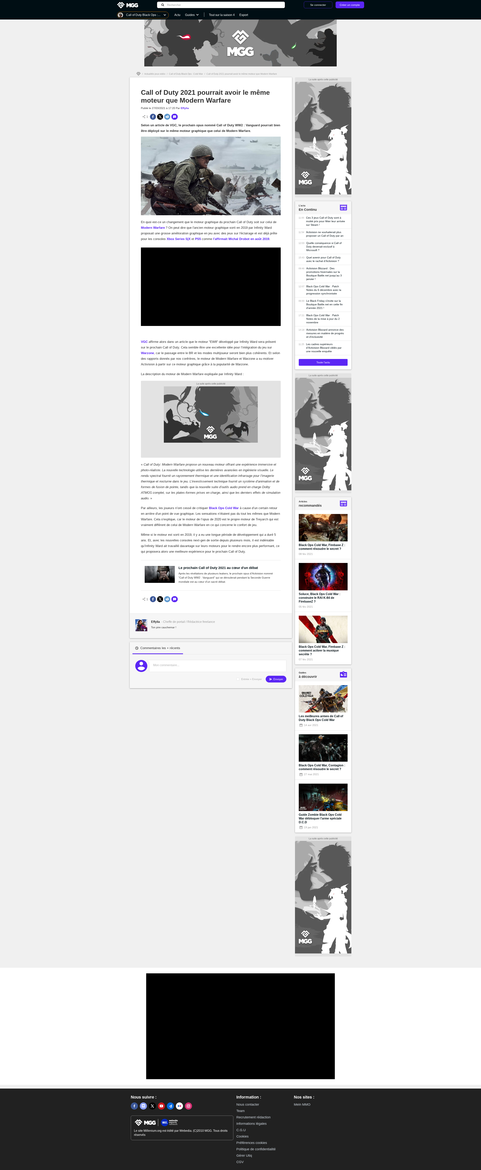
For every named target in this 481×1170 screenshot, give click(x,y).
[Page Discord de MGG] (143, 1106)
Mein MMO (302, 1104)
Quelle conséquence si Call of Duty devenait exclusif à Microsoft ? (324, 247)
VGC (144, 342)
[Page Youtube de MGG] (161, 1106)
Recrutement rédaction (253, 1117)
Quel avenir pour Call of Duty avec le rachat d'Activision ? (323, 259)
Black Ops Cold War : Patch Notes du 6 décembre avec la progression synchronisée (323, 290)
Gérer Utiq (244, 1155)
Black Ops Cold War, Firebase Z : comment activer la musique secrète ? (322, 650)
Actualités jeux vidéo (154, 74)
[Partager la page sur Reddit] (167, 117)
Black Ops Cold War (224, 508)
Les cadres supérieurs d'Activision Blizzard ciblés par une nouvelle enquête (324, 348)
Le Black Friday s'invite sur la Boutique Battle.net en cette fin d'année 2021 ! (324, 304)
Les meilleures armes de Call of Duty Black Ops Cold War (321, 718)
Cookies (242, 1136)
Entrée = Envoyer (251, 679)
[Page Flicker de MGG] (179, 1106)
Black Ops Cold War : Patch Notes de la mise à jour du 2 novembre (323, 319)
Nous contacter (247, 1104)
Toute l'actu (323, 362)
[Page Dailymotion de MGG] (170, 1106)
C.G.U (241, 1130)
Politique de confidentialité (256, 1149)
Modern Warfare (153, 227)
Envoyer (278, 679)
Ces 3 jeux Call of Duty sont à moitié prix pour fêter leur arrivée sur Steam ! (325, 221)
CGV (240, 1162)
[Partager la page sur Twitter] (160, 117)
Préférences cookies (251, 1143)
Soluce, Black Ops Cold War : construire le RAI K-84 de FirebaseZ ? (319, 597)
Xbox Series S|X (179, 239)
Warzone (147, 353)
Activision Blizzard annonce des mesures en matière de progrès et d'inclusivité (325, 333)
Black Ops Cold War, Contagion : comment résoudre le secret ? (322, 767)
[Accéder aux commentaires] (174, 117)
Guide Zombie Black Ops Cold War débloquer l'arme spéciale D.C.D (320, 818)
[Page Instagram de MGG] (188, 1106)
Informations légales (251, 1124)
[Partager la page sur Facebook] (153, 117)
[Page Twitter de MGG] (152, 1106)
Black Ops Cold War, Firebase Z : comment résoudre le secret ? (322, 546)
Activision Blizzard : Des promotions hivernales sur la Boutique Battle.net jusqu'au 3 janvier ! (324, 274)
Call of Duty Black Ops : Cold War (186, 74)
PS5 (198, 239)
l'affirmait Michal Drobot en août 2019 (241, 239)
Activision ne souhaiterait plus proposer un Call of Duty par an (324, 234)
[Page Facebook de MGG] (134, 1106)
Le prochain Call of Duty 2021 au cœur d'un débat (218, 568)
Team (240, 1111)
